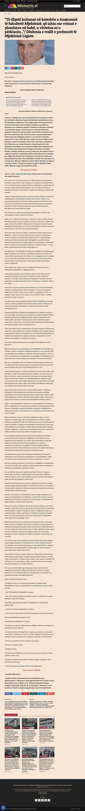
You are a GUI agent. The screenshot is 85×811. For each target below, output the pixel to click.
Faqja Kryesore (8, 10)
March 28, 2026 (8, 744)
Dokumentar (31, 10)
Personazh (25, 10)
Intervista (19, 10)
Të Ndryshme (62, 10)
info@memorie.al (42, 792)
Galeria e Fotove (39, 10)
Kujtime (57, 10)
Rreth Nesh (7, 1)
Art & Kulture (47, 10)
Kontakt (12, 1)
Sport (53, 10)
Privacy (78, 808)
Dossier (14, 10)
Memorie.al (7, 808)
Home (6, 13)
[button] (3, 808)
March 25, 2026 (25, 772)
